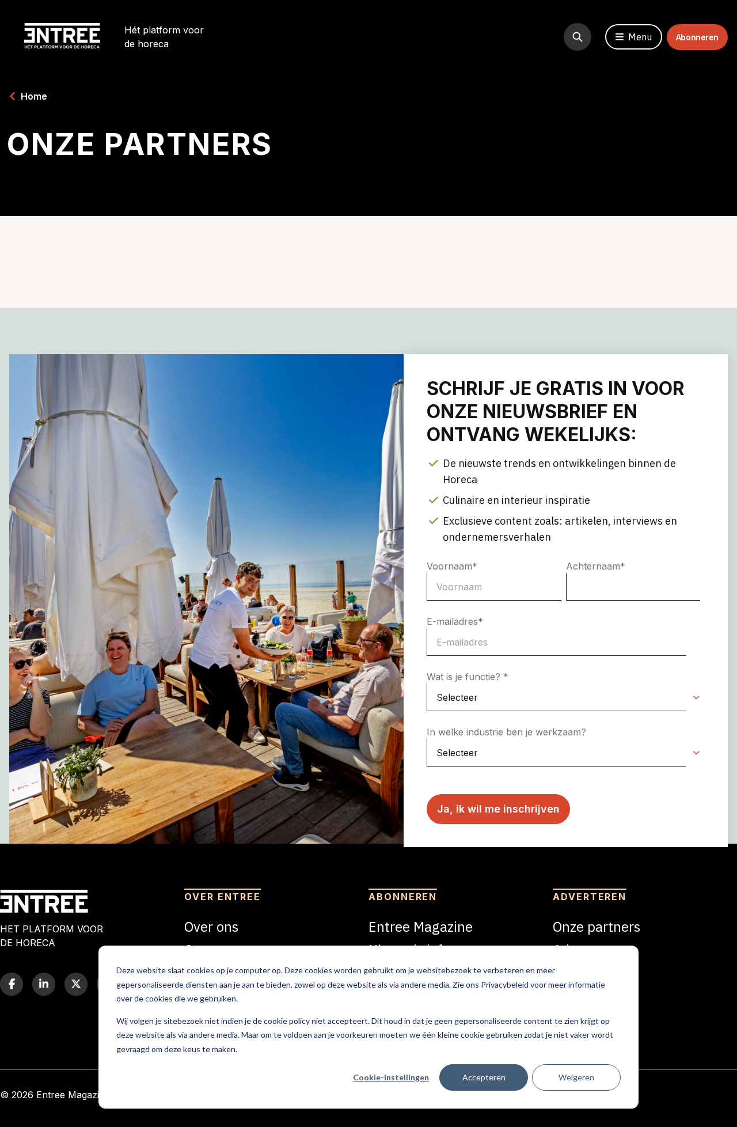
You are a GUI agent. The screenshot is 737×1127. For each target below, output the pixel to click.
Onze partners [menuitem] (596, 926)
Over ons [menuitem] (211, 926)
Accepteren (484, 1077)
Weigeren (576, 1077)
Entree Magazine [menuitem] (420, 926)
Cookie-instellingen (391, 1077)
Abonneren (697, 37)
